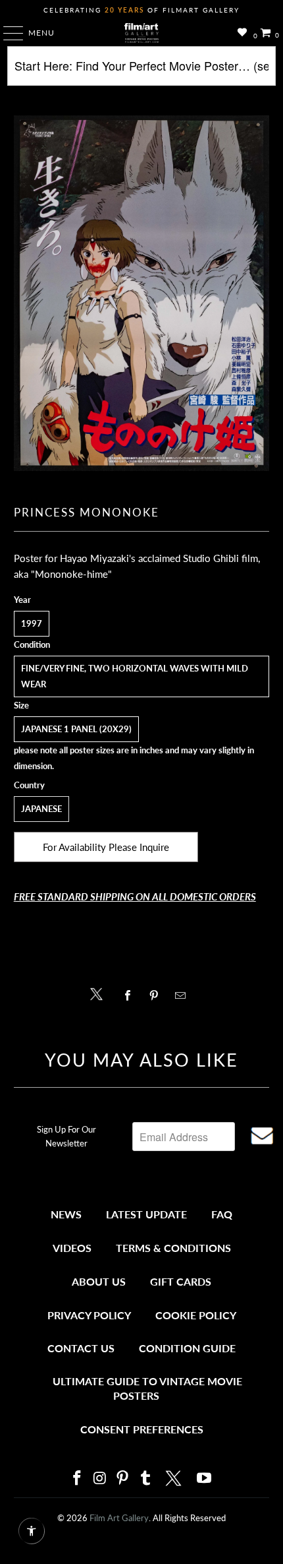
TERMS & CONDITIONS (173, 1247)
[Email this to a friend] (184, 995)
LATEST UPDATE (146, 1214)
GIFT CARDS (180, 1281)
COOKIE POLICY (195, 1315)
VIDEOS (72, 1247)
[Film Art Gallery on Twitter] (175, 1478)
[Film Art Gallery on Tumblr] (145, 1478)
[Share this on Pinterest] (157, 995)
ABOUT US (99, 1281)
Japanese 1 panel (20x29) (76, 729)
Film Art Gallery (119, 1518)
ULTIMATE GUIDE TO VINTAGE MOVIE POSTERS (147, 1388)
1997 (31, 623)
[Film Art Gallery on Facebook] (77, 1478)
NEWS (66, 1214)
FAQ (221, 1214)
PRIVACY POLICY (89, 1315)
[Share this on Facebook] (130, 995)
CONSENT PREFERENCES (141, 1429)
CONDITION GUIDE (187, 1348)
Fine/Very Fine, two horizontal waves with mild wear (134, 676)
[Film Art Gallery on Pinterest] (123, 1478)
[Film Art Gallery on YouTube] (205, 1478)
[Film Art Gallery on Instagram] (100, 1478)
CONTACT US (81, 1348)
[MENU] (7, 33)
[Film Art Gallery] (142, 33)
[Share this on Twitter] (100, 993)
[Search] (141, 71)
